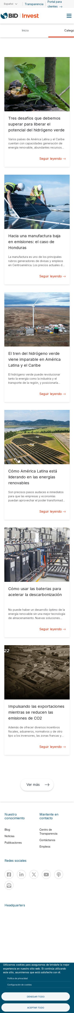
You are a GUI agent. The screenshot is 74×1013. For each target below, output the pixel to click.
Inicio (25, 30)
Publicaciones (13, 842)
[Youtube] (46, 874)
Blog (7, 829)
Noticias (9, 836)
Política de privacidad (17, 978)
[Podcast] (58, 874)
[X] (33, 874)
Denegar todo (36, 996)
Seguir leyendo (50, 159)
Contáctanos (47, 840)
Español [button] (8, 3)
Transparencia (34, 4)
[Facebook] (9, 874)
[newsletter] (9, 885)
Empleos (44, 846)
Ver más (32, 784)
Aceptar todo (35, 1007)
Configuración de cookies (19, 984)
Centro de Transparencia (48, 831)
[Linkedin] (21, 874)
